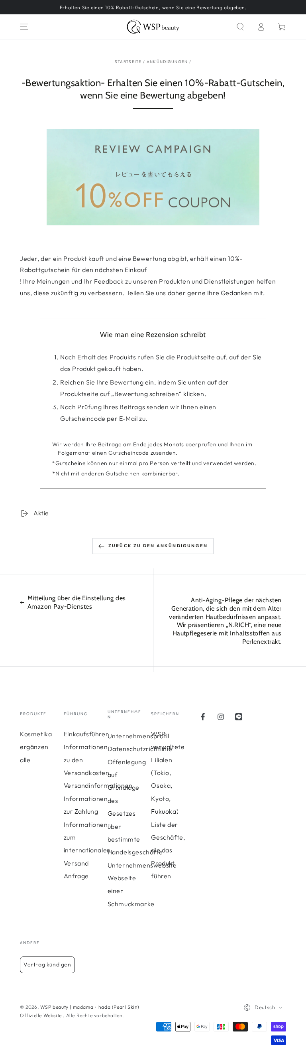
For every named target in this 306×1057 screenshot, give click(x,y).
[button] (240, 26)
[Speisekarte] (24, 26)
